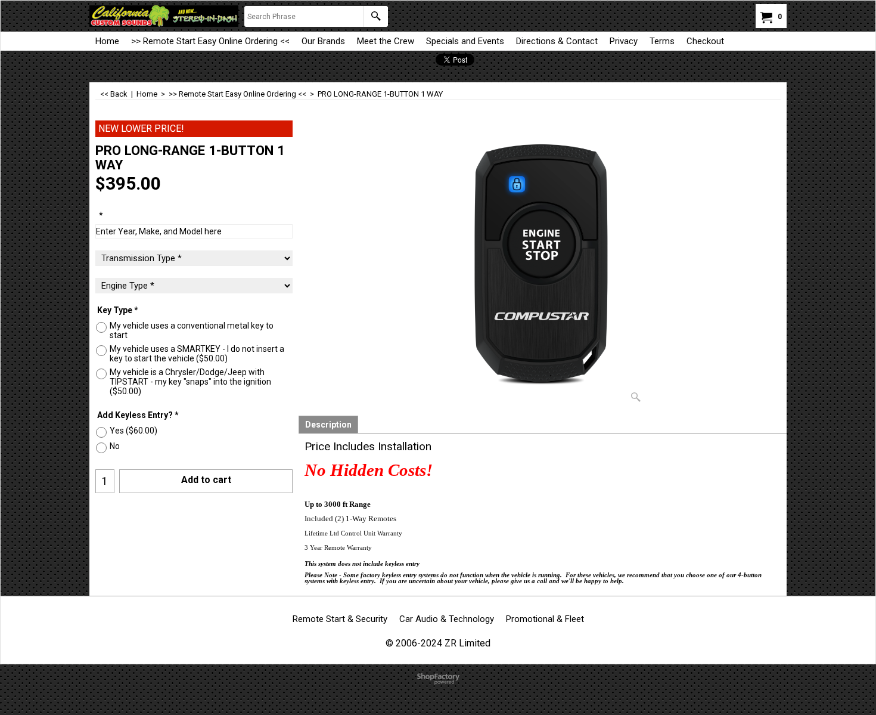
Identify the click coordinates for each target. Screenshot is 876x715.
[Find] (376, 16)
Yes (133, 430)
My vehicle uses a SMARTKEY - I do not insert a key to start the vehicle (197, 353)
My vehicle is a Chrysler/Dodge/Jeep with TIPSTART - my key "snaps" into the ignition (190, 381)
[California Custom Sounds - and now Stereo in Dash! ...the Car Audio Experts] (163, 16)
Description (328, 424)
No (115, 446)
